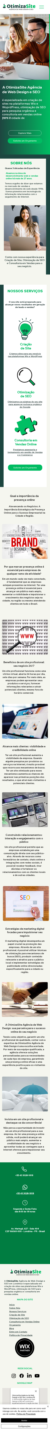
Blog (11, 1328)
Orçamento (15, 1325)
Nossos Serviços (17, 1311)
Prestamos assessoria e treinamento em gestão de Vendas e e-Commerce (25, 452)
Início (12, 1304)
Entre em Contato (18, 1331)
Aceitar (24, 1420)
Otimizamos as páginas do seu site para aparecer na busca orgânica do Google (25, 404)
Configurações (24, 1426)
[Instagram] (14, 1376)
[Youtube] (37, 1376)
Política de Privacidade (21, 1335)
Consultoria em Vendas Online (24, 1321)
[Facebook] (21, 1376)
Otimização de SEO (19, 1318)
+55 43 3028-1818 (25, 1193)
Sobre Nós (14, 1308)
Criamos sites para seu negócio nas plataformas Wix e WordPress (25, 355)
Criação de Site (17, 1314)
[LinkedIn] (29, 1376)
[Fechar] (46, 1408)
